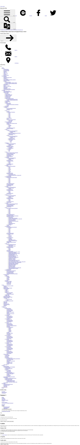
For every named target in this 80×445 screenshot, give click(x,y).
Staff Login (3, 404)
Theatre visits (10, 222)
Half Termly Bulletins (10, 310)
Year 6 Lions (7, 350)
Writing (8, 135)
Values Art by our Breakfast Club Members (12, 104)
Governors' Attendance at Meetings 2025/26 (11, 83)
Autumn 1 (8, 276)
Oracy (6, 110)
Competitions (10, 239)
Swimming (10, 238)
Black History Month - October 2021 (13, 263)
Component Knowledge (10, 154)
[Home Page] (11, 29)
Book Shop (6, 280)
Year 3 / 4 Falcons (7, 335)
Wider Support (9, 371)
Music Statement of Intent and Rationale (12, 208)
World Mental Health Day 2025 (13, 254)
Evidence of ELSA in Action (11, 381)
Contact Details (6, 73)
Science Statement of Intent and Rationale (12, 152)
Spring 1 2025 (9, 283)
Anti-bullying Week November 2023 (13, 257)
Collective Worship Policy (8, 94)
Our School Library (6, 274)
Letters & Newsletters (6, 297)
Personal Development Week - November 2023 (15, 175)
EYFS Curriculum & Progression (11, 108)
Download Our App (4, 387)
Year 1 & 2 (10, 235)
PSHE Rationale (11, 245)
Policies (5, 85)
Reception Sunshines (8, 308)
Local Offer (6, 369)
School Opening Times (7, 304)
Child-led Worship (7, 101)
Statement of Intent (12, 131)
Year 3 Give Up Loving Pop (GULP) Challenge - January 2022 (17, 261)
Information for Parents (10, 128)
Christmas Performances (12, 223)
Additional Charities (9, 363)
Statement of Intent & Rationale (11, 166)
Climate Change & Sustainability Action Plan (10, 79)
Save (7, 444)
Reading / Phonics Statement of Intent (12, 123)
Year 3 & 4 (10, 236)
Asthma (6, 290)
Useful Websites (11, 134)
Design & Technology (8, 176)
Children (3, 306)
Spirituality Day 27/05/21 (12, 265)
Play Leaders (7, 357)
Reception (8, 109)
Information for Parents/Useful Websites (12, 273)
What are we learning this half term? (11, 325)
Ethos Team (6, 356)
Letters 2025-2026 (9, 299)
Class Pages (5, 307)
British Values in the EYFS (10, 313)
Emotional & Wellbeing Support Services (10, 378)
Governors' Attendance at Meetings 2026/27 (11, 82)
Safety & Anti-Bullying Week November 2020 (15, 267)
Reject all (2, 421)
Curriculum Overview (10, 160)
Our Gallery (8, 314)
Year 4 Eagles (7, 339)
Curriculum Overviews (12, 138)
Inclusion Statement (6, 366)
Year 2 (9, 114)
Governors (5, 81)
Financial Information (6, 80)
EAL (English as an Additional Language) (9, 376)
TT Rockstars (10, 147)
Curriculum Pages (6, 106)
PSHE (6, 243)
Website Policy (6, 408)
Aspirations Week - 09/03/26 (12, 252)
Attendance (5, 78)
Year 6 (9, 117)
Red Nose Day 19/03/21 (12, 266)
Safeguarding (4, 383)
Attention (8, 374)
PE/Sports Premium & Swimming (11, 242)
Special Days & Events (10, 173)
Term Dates (5, 305)
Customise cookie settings (10, 421)
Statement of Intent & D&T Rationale (12, 177)
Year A (9, 162)
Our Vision (6, 93)
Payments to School (6, 303)
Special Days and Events (12, 139)
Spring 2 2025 (9, 284)
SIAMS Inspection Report (7, 88)
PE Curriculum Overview (10, 233)
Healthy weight (7, 295)
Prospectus (5, 71)
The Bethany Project (9, 362)
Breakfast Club (6, 287)
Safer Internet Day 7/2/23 (12, 174)
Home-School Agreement (7, 296)
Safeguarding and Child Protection (8, 384)
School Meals (5, 301)
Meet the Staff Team (6, 70)
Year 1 (9, 113)
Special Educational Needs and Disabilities (9, 89)
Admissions (5, 76)
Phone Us (16, 50)
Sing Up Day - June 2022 (12, 219)
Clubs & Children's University (8, 91)
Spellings (8, 332)
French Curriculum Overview (11, 204)
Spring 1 (8, 278)
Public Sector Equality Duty (7, 86)
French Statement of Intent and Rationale (12, 203)
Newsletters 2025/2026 (10, 300)
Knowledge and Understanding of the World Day (13, 358)
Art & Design (7, 157)
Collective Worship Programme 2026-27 (12, 99)
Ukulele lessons (11, 217)
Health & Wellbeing (6, 288)
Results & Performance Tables (8, 77)
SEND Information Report (8, 368)
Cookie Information (6, 407)
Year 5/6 (10, 171)
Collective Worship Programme (9, 98)
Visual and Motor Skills (10, 373)
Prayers (8, 105)
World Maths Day (11, 148)
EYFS (6, 107)
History (6, 194)
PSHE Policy (8, 250)
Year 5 (9, 116)
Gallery (8, 225)
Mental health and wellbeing (9, 292)
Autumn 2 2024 (9, 282)
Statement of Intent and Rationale (13, 136)
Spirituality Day (9, 103)
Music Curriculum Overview (11, 214)
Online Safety (5, 302)
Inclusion (3, 365)
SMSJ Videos (5, 72)
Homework (8, 326)
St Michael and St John (8, 95)
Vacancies (5, 74)
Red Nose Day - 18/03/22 (12, 259)
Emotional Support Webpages (11, 380)
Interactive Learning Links (8, 372)
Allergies (6, 289)
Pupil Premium (6, 87)
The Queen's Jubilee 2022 (12, 220)
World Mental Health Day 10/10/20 (13, 268)
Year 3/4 (10, 169)
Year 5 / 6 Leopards (7, 346)
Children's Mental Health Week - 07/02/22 (14, 260)
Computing (6, 165)
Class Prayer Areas (7, 97)
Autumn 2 (8, 277)
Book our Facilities (6, 75)
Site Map (3, 405)
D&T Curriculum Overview (10, 183)
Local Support (9, 370)
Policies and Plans (7, 367)
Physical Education (7, 226)
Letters (6, 298)
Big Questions (7, 100)
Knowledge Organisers (5, 400)
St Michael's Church (8, 96)
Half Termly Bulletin (9, 317)
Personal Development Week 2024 (13, 255)
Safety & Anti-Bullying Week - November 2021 (15, 262)
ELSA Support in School (8, 379)
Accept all (5, 421)
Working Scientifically (10, 156)
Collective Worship (6, 92)
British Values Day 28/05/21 (12, 264)
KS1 (11, 141)
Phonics (8, 312)
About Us (3, 68)
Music (6, 207)
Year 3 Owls (7, 322)
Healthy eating (7, 294)
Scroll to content (2, 6)
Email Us (16, 56)
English (6, 129)
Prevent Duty (5, 385)
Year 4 (9, 181)
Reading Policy (9, 122)
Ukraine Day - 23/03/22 (12, 258)
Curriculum (3, 90)
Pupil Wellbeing (6, 377)
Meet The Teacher (9, 319)
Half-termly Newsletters (8, 281)
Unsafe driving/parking (10, 359)
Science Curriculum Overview (11, 153)
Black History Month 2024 (12, 256)
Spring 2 (10, 328)
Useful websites (9, 311)
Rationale (8, 111)
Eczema (6, 291)
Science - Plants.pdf (4, 402)
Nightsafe (8, 361)
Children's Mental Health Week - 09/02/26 (14, 253)
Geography (6, 186)
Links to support (9, 293)
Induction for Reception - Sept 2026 (8, 285)
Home (3, 67)
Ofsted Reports (6, 84)
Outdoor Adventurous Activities (13, 240)
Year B (9, 163)
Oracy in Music (11, 120)
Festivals (6, 102)
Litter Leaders (9, 360)
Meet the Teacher (9, 323)
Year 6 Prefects (7, 355)
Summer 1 (8, 279)
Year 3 (9, 168)
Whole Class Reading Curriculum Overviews (15, 133)
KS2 (11, 142)
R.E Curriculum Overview (10, 271)
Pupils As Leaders (6, 354)
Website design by (6, 411)
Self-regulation (9, 375)
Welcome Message (6, 69)
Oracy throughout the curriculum (11, 119)
